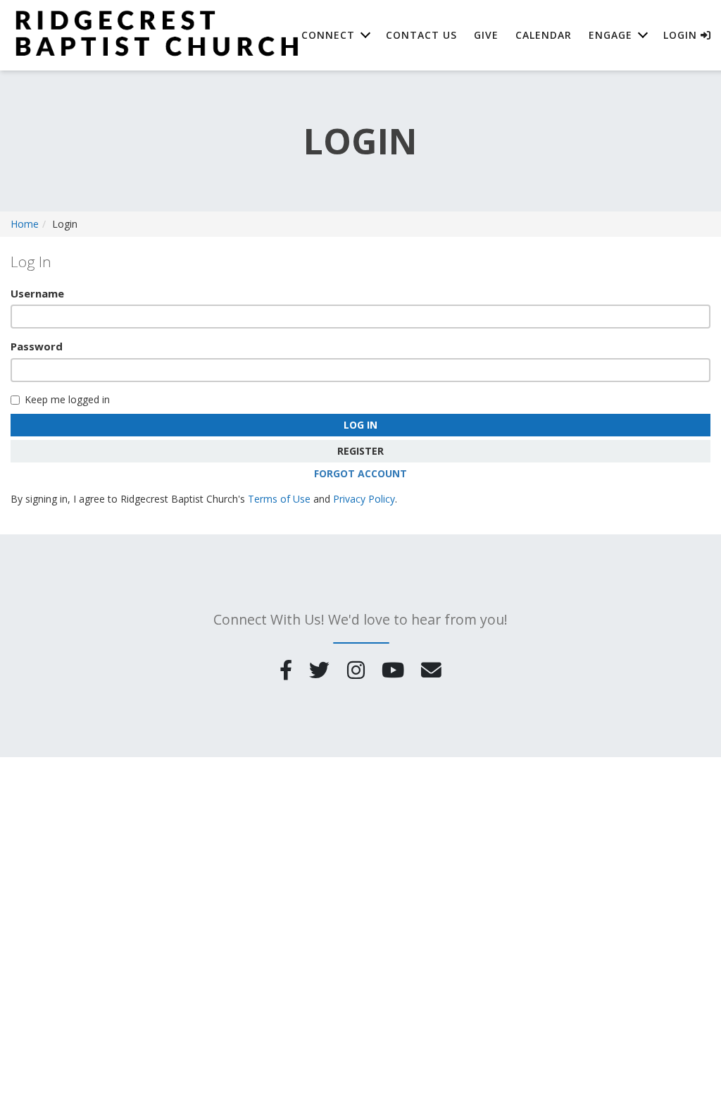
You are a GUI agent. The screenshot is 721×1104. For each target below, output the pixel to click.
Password (37, 346)
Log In (360, 424)
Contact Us (421, 35)
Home (25, 224)
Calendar (543, 35)
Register (360, 451)
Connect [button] (328, 35)
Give (486, 35)
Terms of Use (279, 498)
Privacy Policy (364, 498)
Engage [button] (610, 35)
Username (37, 293)
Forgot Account (360, 473)
